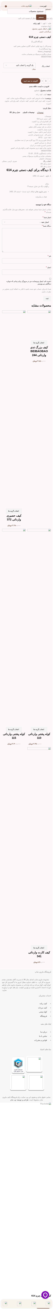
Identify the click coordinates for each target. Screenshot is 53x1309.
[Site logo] (26, 6)
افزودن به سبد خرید (31, 81)
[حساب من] (3, 6)
